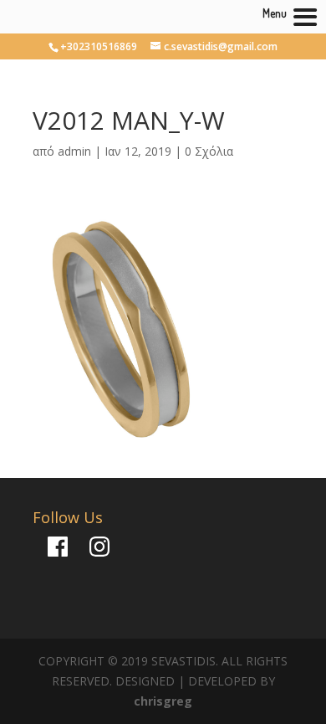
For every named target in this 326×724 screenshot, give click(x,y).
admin (74, 151)
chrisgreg (163, 701)
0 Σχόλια (209, 151)
